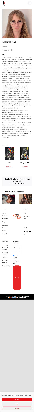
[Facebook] (24, 231)
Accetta (17, 399)
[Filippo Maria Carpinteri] (8, 195)
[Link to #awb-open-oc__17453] (29, 3)
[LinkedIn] (24, 234)
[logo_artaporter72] (4, 1)
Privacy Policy (6, 266)
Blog (3, 222)
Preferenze (17, 408)
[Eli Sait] (25, 195)
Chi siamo (5, 218)
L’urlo (9, 162)
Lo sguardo (24, 162)
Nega (17, 404)
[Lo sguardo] (25, 148)
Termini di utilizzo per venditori (5, 255)
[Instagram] (27, 231)
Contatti (4, 234)
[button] (3, 199)
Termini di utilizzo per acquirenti (5, 247)
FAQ (25, 213)
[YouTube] (30, 231)
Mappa (4, 230)
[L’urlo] (9, 148)
